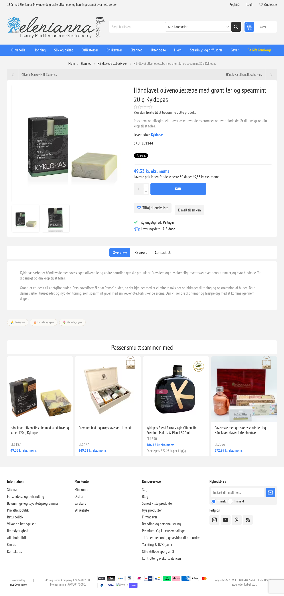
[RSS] (248, 520)
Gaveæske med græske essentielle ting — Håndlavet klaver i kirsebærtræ (242, 430)
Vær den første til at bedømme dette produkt (165, 112)
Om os (11, 544)
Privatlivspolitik (18, 510)
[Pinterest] (237, 520)
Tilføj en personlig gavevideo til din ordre (170, 537)
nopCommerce (18, 584)
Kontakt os (14, 551)
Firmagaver (149, 517)
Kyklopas (157, 134)
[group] (40, 389)
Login (250, 4)
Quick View (29, 414)
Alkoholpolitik (17, 537)
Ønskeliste (82, 510)
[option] (25, 219)
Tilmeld (222, 501)
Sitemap (12, 489)
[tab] (119, 252)
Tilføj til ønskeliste (155, 207)
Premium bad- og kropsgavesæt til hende (105, 427)
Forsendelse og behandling (25, 496)
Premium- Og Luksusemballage (163, 530)
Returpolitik (15, 517)
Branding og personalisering (161, 523)
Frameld (239, 501)
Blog (145, 496)
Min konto (82, 489)
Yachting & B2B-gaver (157, 544)
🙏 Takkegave (17, 322)
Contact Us (163, 252)
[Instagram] (214, 520)
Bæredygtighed (17, 530)
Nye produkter (152, 510)
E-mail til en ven (189, 210)
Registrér (235, 4)
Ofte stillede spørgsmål (158, 551)
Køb (178, 189)
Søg (236, 27)
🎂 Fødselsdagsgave (43, 322)
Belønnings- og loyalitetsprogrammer (32, 503)
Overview (120, 252)
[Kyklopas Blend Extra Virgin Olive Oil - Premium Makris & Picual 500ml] (176, 389)
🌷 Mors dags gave (72, 322)
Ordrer (79, 496)
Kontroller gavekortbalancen (161, 558)
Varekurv (80, 503)
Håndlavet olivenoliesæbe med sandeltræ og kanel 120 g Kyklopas (39, 430)
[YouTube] (226, 520)
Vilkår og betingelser (21, 523)
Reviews (141, 252)
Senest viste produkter (157, 503)
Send (270, 492)
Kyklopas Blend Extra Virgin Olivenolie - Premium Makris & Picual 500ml (172, 430)
